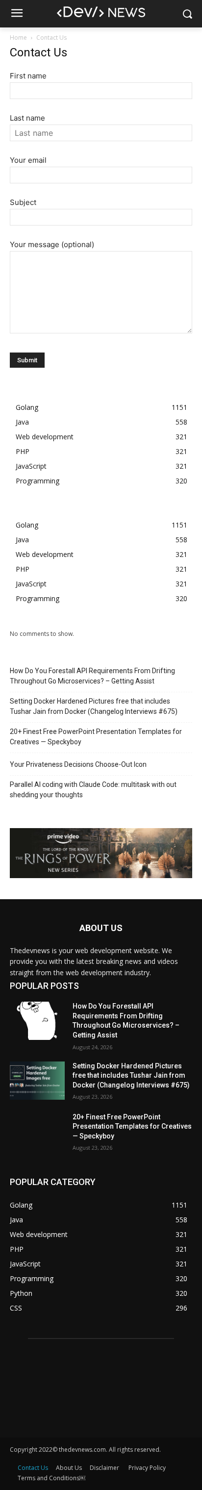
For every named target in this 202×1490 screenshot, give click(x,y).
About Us (69, 1468)
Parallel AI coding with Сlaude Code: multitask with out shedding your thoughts (93, 790)
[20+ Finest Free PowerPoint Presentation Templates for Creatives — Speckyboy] (37, 1131)
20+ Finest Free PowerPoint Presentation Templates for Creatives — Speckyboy (96, 737)
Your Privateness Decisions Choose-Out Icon (78, 764)
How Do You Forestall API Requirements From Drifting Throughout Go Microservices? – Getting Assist (92, 676)
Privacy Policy (147, 1468)
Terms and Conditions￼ (51, 1478)
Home (18, 37)
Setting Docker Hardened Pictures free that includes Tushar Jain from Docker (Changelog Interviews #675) (93, 706)
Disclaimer (105, 1468)
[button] (187, 13)
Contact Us (33, 1468)
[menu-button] (16, 14)
